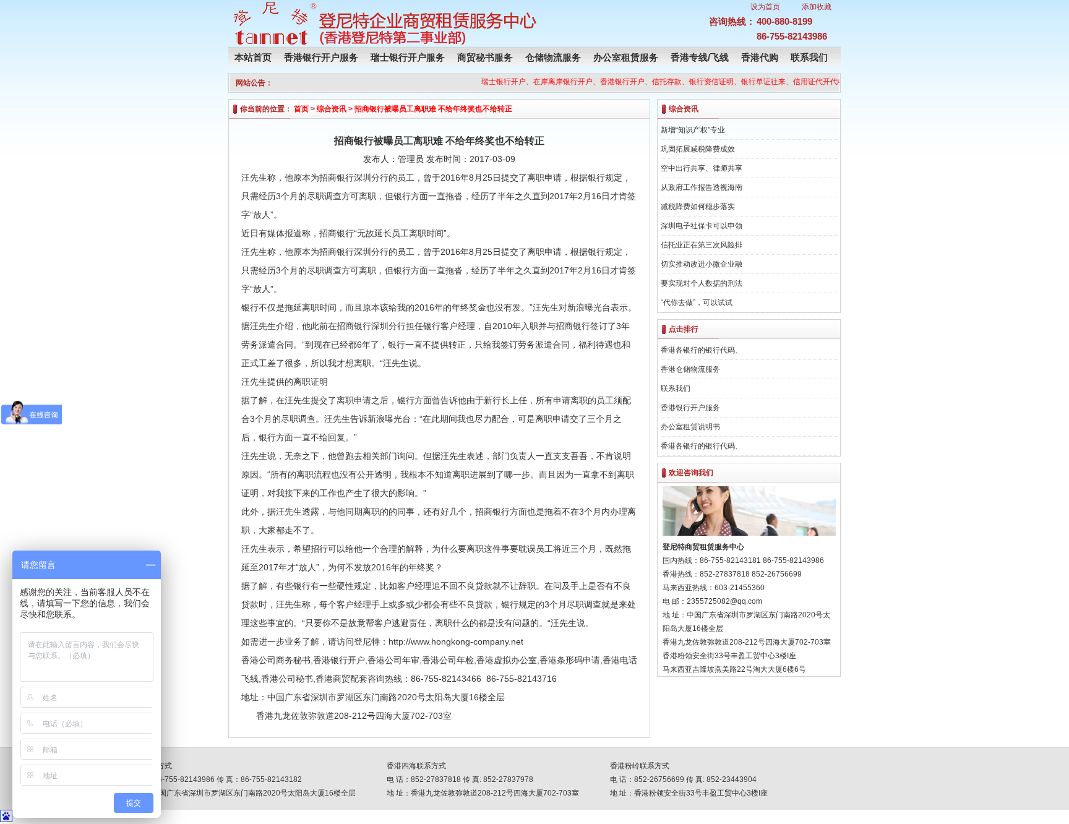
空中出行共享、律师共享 (701, 168)
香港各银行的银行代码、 (701, 350)
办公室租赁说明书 (690, 427)
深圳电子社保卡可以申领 (701, 225)
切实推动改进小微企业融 (701, 264)
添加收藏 (816, 6)
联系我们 (809, 57)
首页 (301, 109)
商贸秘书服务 (485, 57)
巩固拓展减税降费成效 (698, 149)
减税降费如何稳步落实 (698, 206)
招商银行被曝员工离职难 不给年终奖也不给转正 (433, 109)
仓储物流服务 (553, 57)
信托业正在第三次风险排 (701, 245)
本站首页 (253, 57)
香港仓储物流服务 (690, 369)
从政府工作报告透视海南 (701, 187)
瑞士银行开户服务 (408, 57)
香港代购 (759, 57)
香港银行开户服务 (321, 57)
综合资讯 (331, 109)
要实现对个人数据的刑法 (701, 283)
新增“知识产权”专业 (693, 130)
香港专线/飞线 (700, 57)
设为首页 (765, 6)
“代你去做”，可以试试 (696, 302)
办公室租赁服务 (625, 57)
